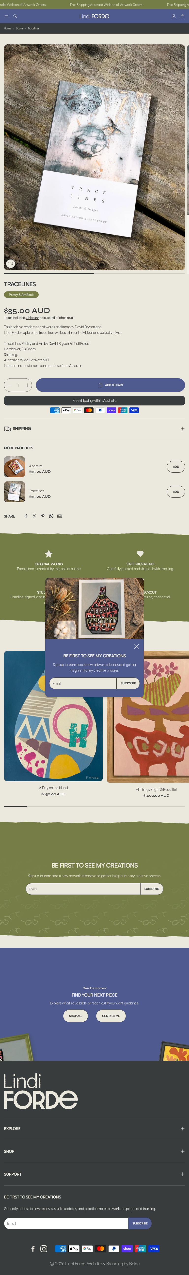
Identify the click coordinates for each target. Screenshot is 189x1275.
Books (19, 28)
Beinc (134, 1264)
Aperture (36, 465)
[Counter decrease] (8, 385)
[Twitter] (34, 516)
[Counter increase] (27, 385)
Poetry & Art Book (21, 295)
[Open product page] (53, 716)
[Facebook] (26, 516)
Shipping (32, 318)
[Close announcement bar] (184, 3)
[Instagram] (43, 1248)
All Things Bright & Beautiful (156, 789)
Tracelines (36, 491)
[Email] (59, 516)
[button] (6, 16)
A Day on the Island (53, 787)
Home (7, 28)
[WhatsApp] (51, 516)
